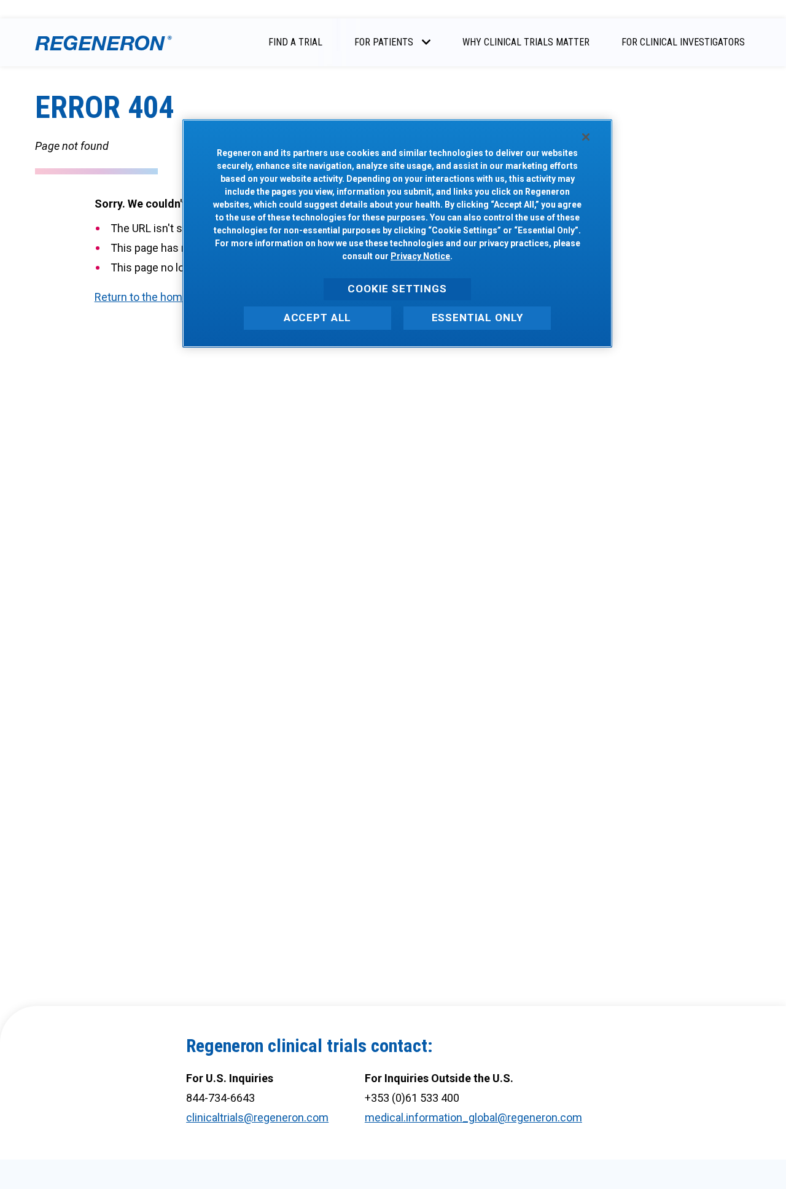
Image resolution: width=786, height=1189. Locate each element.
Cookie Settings (397, 289)
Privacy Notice (420, 256)
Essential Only (477, 317)
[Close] (585, 136)
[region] (397, 233)
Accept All (318, 317)
